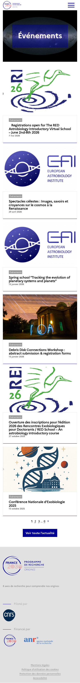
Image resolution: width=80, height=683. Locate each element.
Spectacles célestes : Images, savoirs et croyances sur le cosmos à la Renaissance (38, 204)
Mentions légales (40, 665)
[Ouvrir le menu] (71, 5)
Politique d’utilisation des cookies (40, 669)
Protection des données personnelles (40, 673)
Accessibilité (40, 678)
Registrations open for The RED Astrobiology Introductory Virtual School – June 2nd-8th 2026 (40, 128)
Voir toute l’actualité (40, 533)
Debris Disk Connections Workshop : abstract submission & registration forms (40, 351)
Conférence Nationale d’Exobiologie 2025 (37, 503)
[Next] (48, 521)
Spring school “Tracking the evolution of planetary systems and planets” (39, 279)
